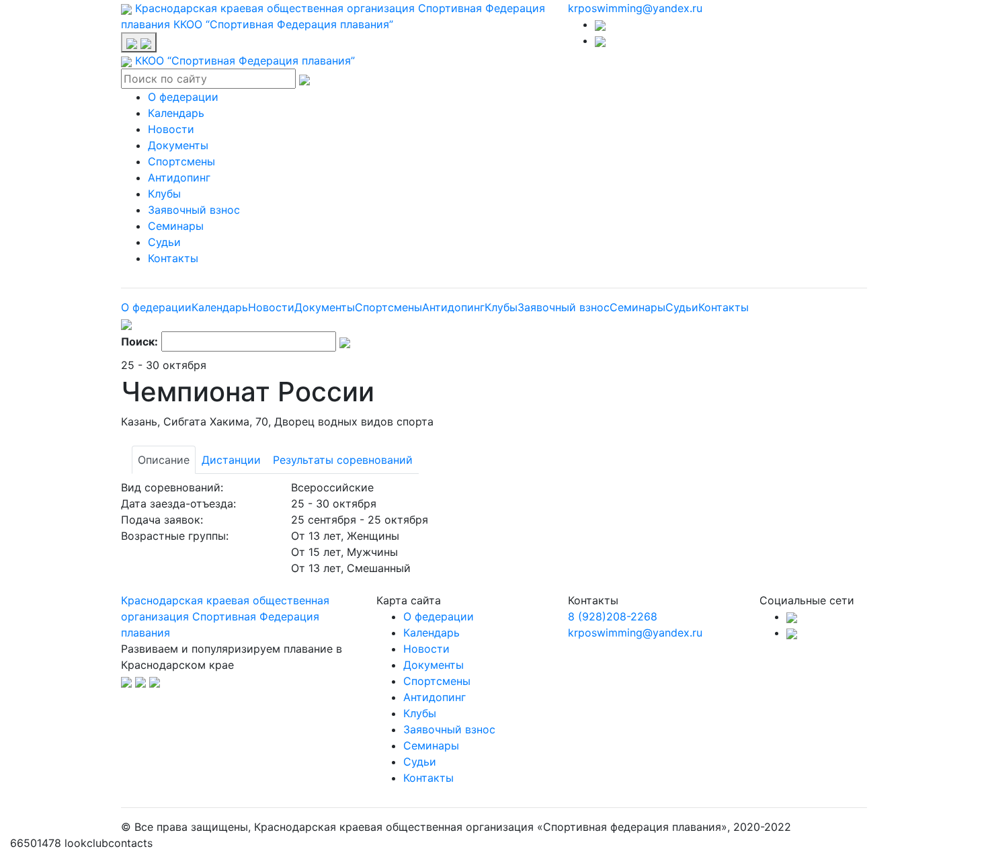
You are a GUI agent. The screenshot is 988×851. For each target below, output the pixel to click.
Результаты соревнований (343, 460)
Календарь (176, 113)
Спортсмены (181, 161)
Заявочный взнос (194, 209)
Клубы (164, 193)
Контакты (173, 258)
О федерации (183, 97)
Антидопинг (179, 177)
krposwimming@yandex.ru (635, 8)
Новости (171, 129)
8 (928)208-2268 (612, 616)
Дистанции (231, 460)
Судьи (164, 242)
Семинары (176, 226)
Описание (164, 460)
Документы (178, 145)
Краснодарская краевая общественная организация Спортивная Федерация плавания (225, 616)
